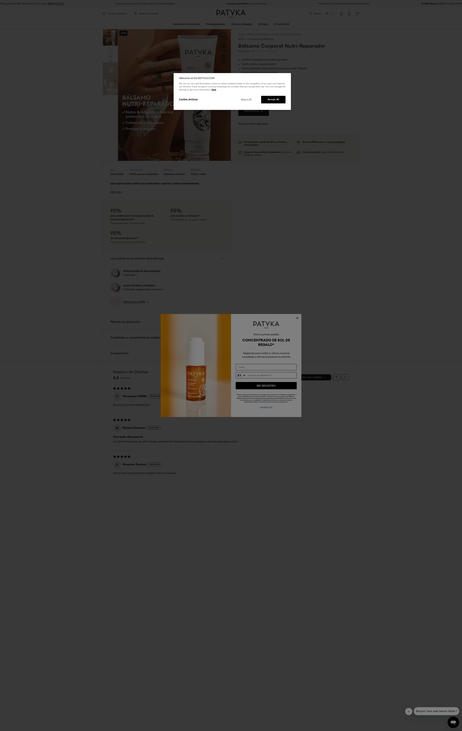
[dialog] (232, 91)
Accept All (273, 100)
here (214, 90)
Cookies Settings (188, 99)
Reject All (246, 100)
